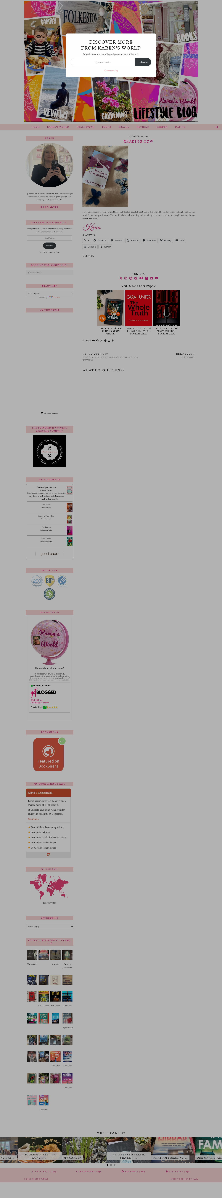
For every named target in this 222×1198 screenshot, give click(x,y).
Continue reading (111, 70)
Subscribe (143, 61)
